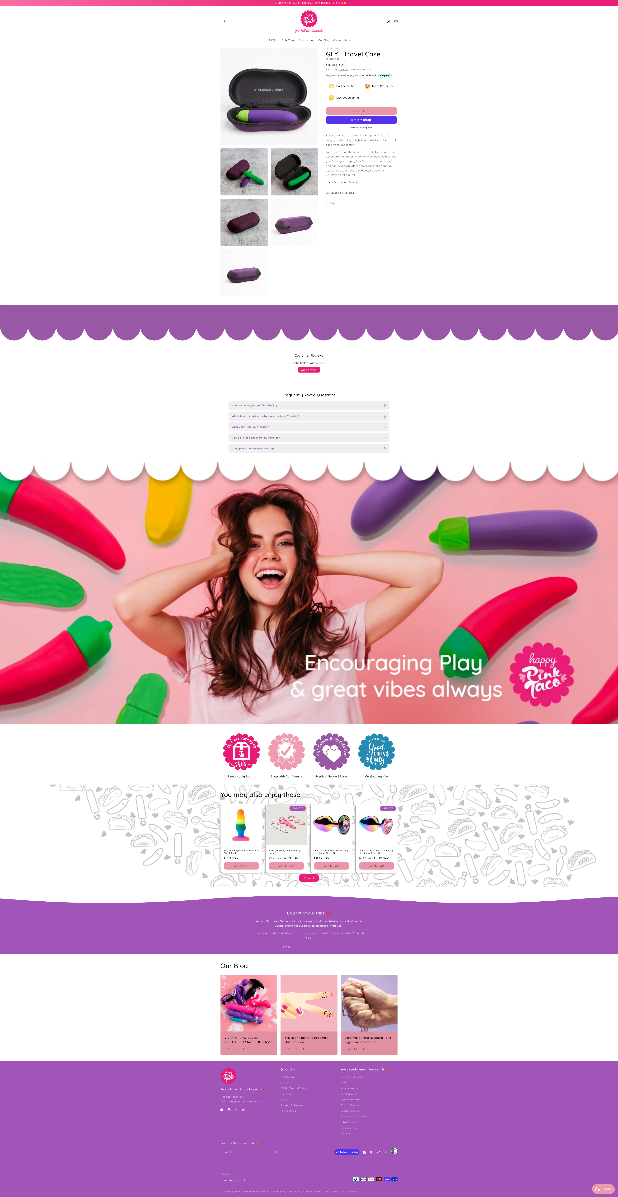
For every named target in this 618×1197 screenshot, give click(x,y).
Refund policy (279, 1191)
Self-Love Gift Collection (354, 1116)
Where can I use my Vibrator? (250, 426)
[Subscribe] (334, 947)
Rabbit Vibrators (350, 1110)
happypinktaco (235, 1191)
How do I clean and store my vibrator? (256, 437)
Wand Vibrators (349, 1088)
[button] (224, 21)
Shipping (343, 69)
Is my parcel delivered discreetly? (253, 448)
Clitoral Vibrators (350, 1099)
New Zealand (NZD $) (235, 1180)
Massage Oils (348, 1127)
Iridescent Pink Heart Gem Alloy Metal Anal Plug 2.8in (376, 851)
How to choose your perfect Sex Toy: (255, 405)
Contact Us (287, 1082)
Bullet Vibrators (349, 1094)
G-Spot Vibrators (350, 1105)
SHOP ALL (346, 1133)
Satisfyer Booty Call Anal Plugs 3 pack (286, 851)
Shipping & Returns (291, 1105)
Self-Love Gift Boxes (352, 1076)
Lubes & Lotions (350, 1122)
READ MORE (232, 1048)
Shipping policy (330, 1191)
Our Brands (287, 1094)
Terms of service (312, 1191)
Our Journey (288, 1076)
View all (309, 878)
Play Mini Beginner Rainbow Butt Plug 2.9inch (241, 851)
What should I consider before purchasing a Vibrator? (265, 416)
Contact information (350, 1191)
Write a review (309, 369)
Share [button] (333, 203)
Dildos (344, 1082)
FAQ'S (284, 1099)
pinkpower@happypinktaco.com (241, 1101)
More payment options (361, 127)
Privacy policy (295, 1191)
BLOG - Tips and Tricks (293, 1088)
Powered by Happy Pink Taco (256, 1191)
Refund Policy (288, 1110)
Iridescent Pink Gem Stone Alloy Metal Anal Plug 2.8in (331, 851)
